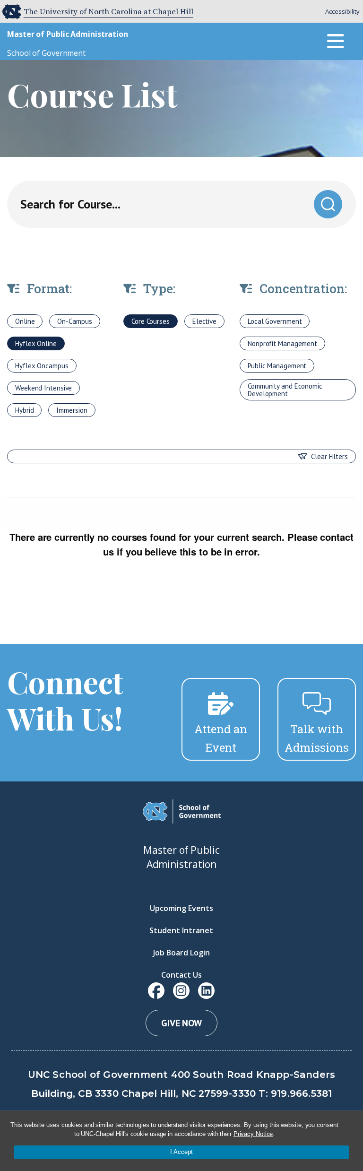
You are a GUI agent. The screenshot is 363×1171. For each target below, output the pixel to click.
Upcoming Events (181, 908)
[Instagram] (181, 990)
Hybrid (24, 410)
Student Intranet (181, 930)
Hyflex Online (36, 343)
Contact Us (181, 975)
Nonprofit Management (282, 343)
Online (25, 321)
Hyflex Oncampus (42, 365)
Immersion (71, 410)
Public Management (277, 365)
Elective (204, 321)
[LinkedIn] (206, 990)
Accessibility (342, 11)
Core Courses (150, 321)
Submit (328, 203)
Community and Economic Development (285, 390)
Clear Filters (329, 456)
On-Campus (74, 321)
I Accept (181, 1151)
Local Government (275, 321)
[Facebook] (156, 990)
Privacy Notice (253, 1133)
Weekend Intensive (43, 387)
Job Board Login (181, 952)
